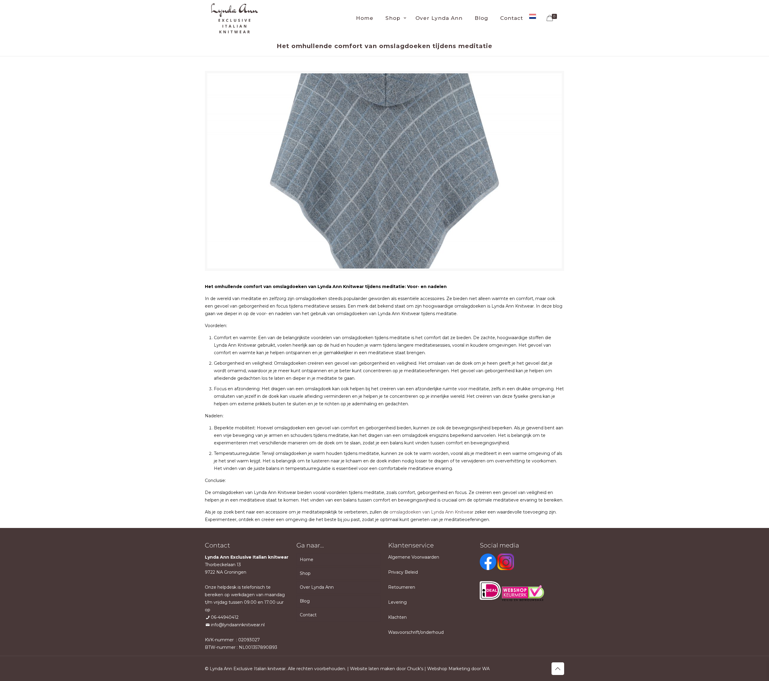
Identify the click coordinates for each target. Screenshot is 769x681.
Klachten (397, 617)
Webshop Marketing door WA (458, 668)
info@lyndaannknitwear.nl (238, 624)
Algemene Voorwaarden (413, 557)
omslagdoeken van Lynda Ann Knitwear (431, 512)
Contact (308, 615)
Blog (305, 601)
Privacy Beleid (403, 572)
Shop (305, 573)
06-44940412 (225, 617)
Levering (397, 602)
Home (306, 559)
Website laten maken (372, 668)
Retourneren (401, 587)
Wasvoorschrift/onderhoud (416, 632)
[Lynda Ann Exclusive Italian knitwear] (234, 18)
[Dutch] (532, 18)
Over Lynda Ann (317, 587)
